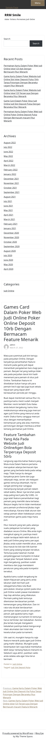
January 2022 (10, 174)
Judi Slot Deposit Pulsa (20, 667)
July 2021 (8, 201)
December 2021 (11, 178)
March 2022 (9, 165)
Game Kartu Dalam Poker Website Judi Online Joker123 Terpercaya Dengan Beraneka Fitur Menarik (22, 93)
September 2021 (12, 192)
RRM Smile (13, 15)
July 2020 (8, 255)
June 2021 (8, 205)
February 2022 (11, 169)
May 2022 (8, 156)
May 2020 (8, 264)
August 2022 (10, 142)
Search (7, 38)
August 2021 (10, 196)
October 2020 (10, 242)
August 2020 (10, 251)
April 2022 (8, 160)
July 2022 (8, 147)
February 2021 (11, 223)
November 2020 (11, 237)
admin (12, 345)
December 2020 (11, 232)
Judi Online (9, 290)
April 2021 (8, 214)
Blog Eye (39, 733)
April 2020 (8, 269)
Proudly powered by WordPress (17, 733)
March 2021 (9, 219)
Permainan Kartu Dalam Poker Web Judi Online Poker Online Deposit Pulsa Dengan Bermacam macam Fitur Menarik (23, 116)
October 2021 (10, 187)
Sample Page (12, 7)
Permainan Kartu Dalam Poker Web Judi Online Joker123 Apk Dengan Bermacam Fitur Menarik (23, 68)
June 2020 (8, 260)
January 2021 (10, 228)
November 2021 (11, 183)
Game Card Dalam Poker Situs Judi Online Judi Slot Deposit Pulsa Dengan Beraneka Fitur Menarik (22, 103)
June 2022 (8, 151)
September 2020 (12, 246)
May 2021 (8, 210)
